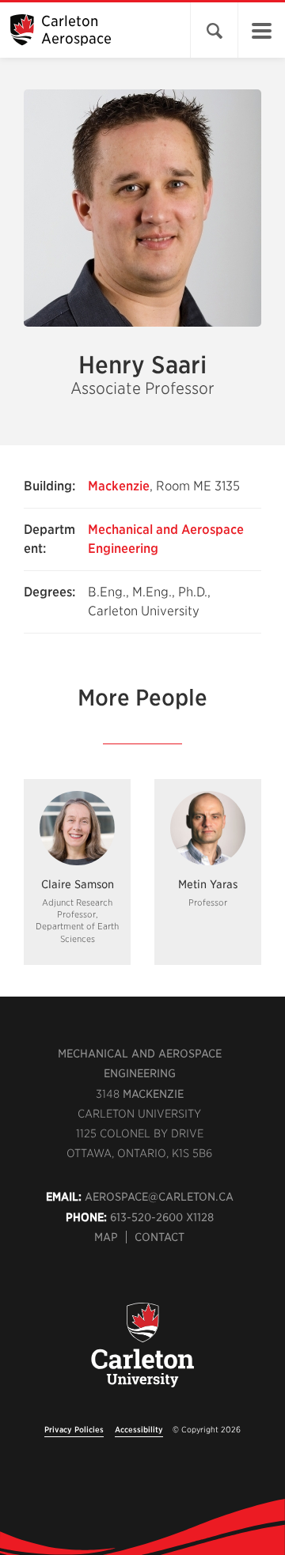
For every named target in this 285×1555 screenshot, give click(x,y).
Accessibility (139, 1429)
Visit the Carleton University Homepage (142, 1354)
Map (106, 1237)
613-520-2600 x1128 (162, 1217)
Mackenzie (119, 486)
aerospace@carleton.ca (159, 1196)
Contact (159, 1237)
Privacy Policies (74, 1429)
